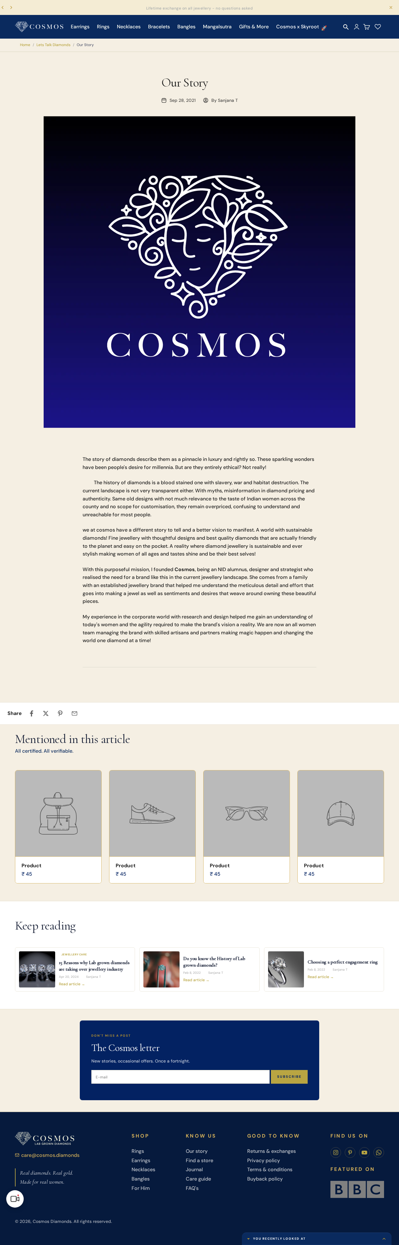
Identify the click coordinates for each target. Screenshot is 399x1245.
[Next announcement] (11, 7)
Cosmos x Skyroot (297, 26)
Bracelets (159, 26)
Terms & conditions (269, 1169)
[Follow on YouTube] (364, 1152)
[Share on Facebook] (31, 713)
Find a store (199, 1160)
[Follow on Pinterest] (350, 1152)
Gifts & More (254, 26)
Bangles (186, 26)
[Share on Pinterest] (60, 713)
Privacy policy (263, 1160)
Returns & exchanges (271, 1151)
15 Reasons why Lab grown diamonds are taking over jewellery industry (94, 965)
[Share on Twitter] (46, 713)
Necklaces (129, 26)
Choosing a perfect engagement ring (342, 962)
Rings (103, 26)
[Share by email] (74, 713)
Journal (194, 1169)
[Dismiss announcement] (391, 7)
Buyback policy (265, 1179)
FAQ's (192, 1188)
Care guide (198, 1179)
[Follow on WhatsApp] (378, 1152)
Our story (197, 1151)
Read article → (72, 984)
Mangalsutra (217, 26)
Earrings (80, 26)
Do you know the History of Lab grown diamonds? (214, 961)
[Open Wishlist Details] (378, 27)
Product (31, 865)
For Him (141, 1188)
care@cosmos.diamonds (50, 1155)
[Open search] (346, 27)
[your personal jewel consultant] (15, 1199)
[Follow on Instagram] (335, 1152)
